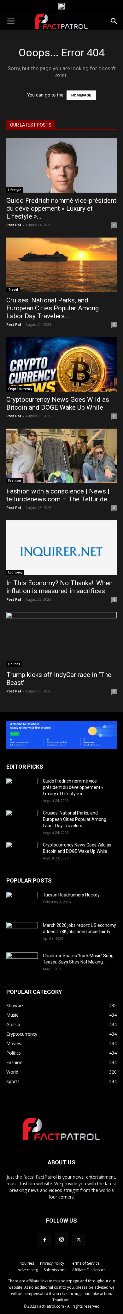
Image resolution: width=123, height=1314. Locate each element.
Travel (13, 289)
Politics (14, 664)
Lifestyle (14, 190)
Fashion (14, 480)
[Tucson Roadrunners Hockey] (22, 903)
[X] (78, 1240)
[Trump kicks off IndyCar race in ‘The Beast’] (61, 639)
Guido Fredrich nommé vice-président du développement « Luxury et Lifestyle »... (61, 208)
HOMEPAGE (81, 95)
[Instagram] (61, 1239)
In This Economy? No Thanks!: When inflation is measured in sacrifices (59, 587)
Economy (15, 572)
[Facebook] (44, 1240)
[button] (11, 21)
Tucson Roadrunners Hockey (71, 894)
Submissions (55, 1270)
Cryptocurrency (20, 389)
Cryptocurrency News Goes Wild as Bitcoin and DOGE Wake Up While (57, 403)
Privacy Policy (52, 1263)
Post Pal (13, 224)
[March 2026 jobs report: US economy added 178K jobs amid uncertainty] (22, 933)
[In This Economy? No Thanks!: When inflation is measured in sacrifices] (61, 547)
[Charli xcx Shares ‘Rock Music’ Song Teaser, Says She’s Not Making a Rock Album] (22, 963)
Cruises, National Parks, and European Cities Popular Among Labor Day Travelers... (52, 308)
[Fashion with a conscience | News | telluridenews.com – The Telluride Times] (61, 456)
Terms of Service (85, 1263)
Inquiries (26, 1263)
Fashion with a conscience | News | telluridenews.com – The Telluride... (59, 495)
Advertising (28, 1270)
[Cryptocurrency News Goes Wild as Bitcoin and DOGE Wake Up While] (61, 364)
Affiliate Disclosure (89, 1270)
